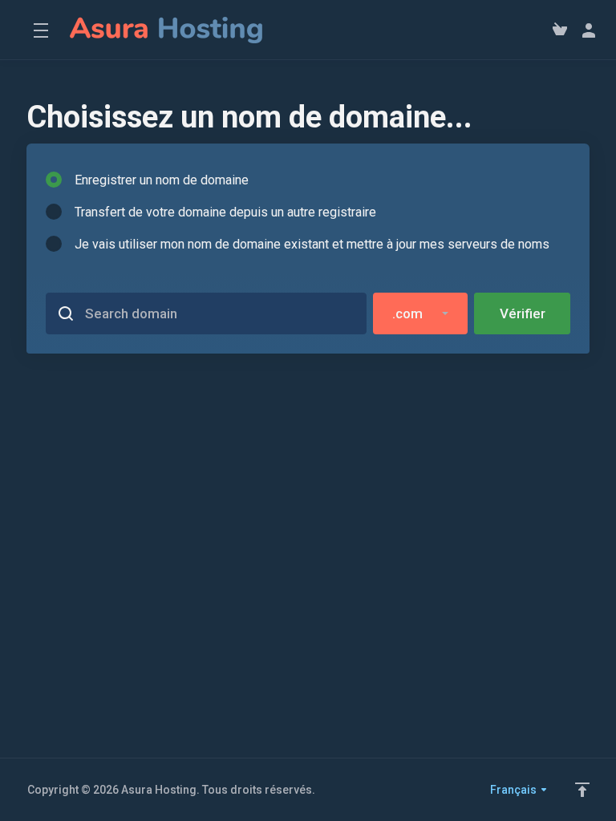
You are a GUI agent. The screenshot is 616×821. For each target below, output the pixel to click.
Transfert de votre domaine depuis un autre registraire (225, 212)
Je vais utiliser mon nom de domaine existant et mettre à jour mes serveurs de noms (312, 244)
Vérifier (522, 313)
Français (514, 789)
